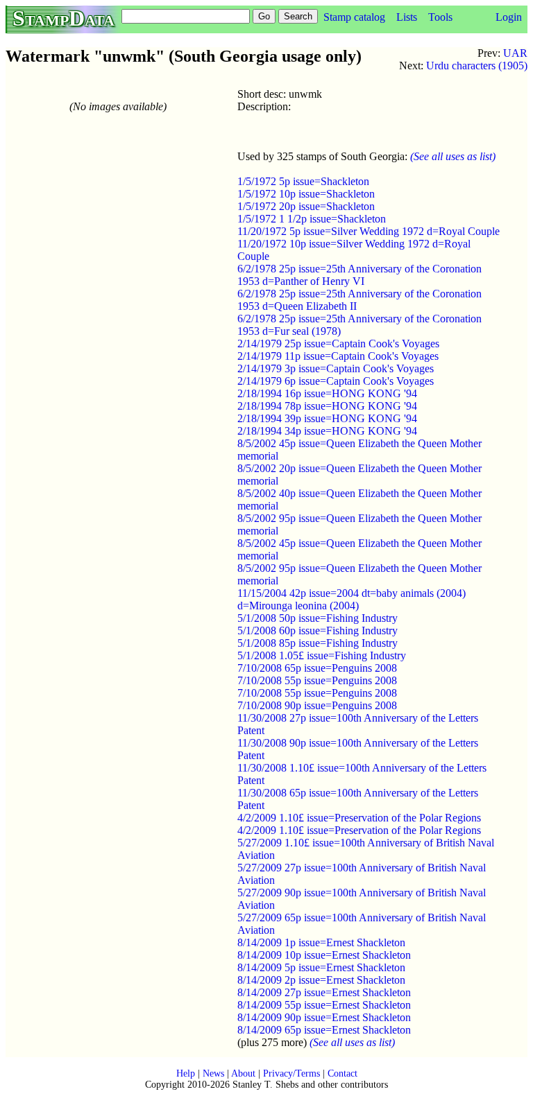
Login (509, 17)
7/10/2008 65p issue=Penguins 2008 (317, 668)
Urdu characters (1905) (476, 65)
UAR (515, 53)
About (243, 1073)
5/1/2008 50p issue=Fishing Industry (317, 618)
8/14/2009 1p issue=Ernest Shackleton (321, 942)
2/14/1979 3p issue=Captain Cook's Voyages (335, 368)
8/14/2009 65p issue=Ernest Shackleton (324, 1030)
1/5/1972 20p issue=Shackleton (306, 206)
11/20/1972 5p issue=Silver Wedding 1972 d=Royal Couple (368, 231)
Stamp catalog (354, 17)
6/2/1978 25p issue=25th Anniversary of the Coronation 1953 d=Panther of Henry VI (359, 275)
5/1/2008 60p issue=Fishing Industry (317, 630)
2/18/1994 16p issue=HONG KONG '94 (327, 393)
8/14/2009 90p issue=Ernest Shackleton (324, 1017)
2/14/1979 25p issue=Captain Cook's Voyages (338, 343)
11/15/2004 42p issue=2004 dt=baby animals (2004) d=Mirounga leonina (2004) (351, 599)
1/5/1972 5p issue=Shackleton (303, 181)
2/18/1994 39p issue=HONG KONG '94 (327, 418)
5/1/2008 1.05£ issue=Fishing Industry (321, 655)
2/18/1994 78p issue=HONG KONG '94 (327, 406)
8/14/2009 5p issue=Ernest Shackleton (321, 967)
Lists (406, 17)
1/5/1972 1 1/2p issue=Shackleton (311, 219)
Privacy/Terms (291, 1073)
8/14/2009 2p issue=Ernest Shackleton (321, 980)
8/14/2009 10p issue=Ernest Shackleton (324, 955)
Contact (342, 1073)
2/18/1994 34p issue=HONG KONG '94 (327, 431)
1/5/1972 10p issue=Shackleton (306, 194)
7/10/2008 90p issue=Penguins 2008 (317, 705)
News (213, 1073)
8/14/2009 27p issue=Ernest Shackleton (324, 992)
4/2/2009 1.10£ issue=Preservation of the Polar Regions (359, 818)
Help (185, 1073)
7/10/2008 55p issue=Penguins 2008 (317, 680)
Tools (440, 17)
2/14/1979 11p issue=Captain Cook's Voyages (338, 356)
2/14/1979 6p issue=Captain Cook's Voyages (335, 381)
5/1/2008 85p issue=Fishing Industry (317, 643)
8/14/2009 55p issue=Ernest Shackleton (324, 1005)
